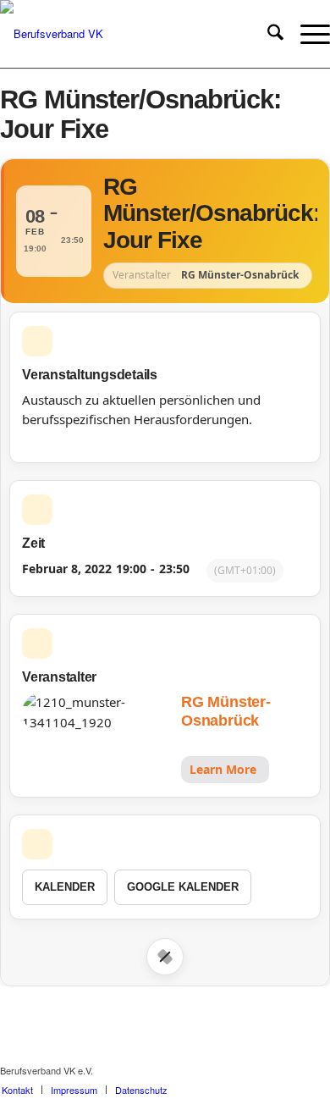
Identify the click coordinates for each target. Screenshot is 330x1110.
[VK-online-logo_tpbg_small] (132, 34)
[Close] (165, 956)
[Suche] (266, 34)
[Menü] (306, 34)
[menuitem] (266, 34)
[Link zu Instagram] (292, 1070)
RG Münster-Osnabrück (225, 711)
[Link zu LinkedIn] (317, 1070)
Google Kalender (183, 887)
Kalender (65, 887)
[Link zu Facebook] (266, 1070)
